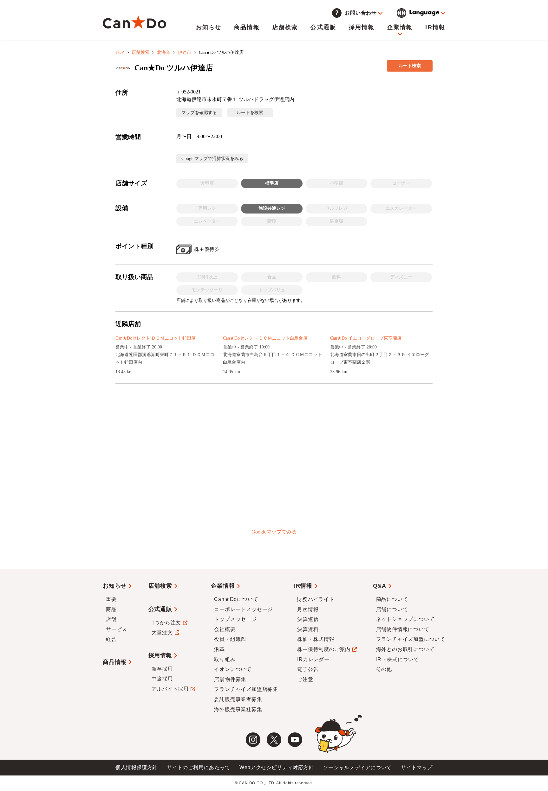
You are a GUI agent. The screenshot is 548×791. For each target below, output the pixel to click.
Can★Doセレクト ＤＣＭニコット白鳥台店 (265, 338)
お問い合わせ (361, 13)
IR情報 (435, 27)
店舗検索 (285, 27)
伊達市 (184, 52)
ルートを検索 (250, 112)
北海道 (163, 52)
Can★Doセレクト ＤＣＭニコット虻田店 (155, 338)
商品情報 (247, 27)
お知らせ (209, 27)
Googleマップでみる (274, 531)
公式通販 (323, 27)
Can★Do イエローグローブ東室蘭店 (365, 338)
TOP (119, 52)
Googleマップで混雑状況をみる (212, 158)
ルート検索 (410, 65)
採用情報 (362, 27)
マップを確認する (199, 112)
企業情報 (400, 27)
